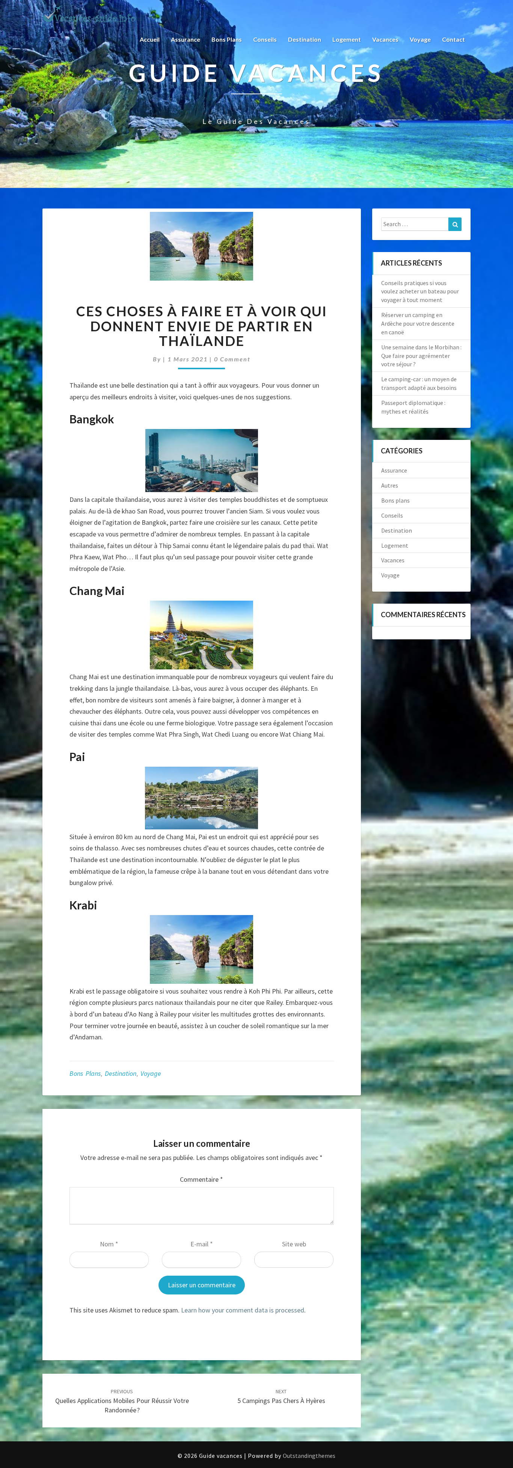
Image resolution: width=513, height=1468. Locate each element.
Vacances (385, 39)
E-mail (201, 1244)
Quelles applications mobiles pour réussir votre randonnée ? (122, 1401)
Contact (453, 39)
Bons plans (226, 39)
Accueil (150, 39)
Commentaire (201, 1179)
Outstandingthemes (309, 1455)
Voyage (420, 39)
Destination (304, 39)
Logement (346, 39)
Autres (389, 485)
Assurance (185, 39)
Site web (294, 1244)
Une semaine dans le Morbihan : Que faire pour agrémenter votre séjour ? (421, 355)
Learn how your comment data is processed (242, 1310)
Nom (109, 1244)
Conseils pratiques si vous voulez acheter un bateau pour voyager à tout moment (420, 291)
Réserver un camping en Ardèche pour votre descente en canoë (417, 323)
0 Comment (232, 358)
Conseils (265, 39)
